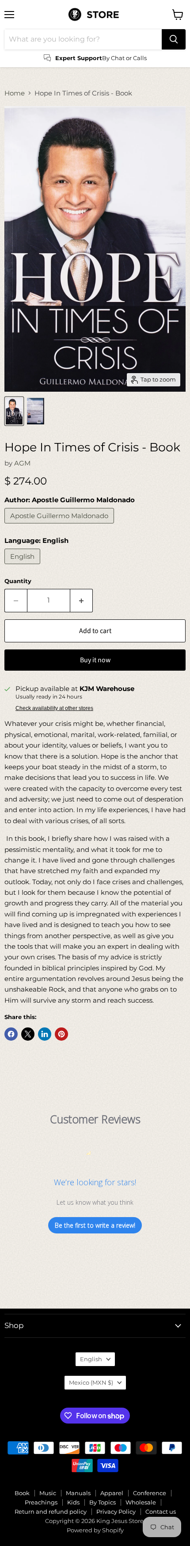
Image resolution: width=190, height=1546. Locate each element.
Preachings (41, 1502)
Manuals (78, 1492)
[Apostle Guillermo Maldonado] (60, 525)
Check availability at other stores (54, 708)
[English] (23, 566)
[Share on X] (27, 1034)
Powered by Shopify (95, 1530)
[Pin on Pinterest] (61, 1034)
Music (47, 1492)
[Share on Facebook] (11, 1034)
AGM (22, 463)
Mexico (91, 1382)
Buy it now (95, 660)
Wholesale (140, 1502)
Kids (73, 1502)
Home (14, 93)
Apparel (111, 1492)
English (91, 1359)
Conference (149, 1492)
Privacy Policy (116, 1511)
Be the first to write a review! (95, 1225)
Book (22, 1492)
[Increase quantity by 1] (81, 600)
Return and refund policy (51, 1511)
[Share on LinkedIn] (44, 1034)
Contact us (160, 1511)
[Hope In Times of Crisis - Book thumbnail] (14, 411)
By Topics (102, 1502)
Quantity (17, 581)
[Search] (174, 39)
